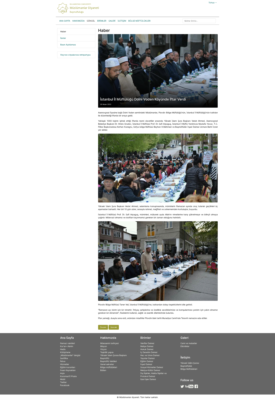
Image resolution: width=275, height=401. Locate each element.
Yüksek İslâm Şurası (189, 363)
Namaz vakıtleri (67, 343)
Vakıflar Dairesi (147, 343)
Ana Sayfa (64, 21)
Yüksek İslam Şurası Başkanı (113, 355)
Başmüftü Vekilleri (108, 361)
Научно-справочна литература (75, 55)
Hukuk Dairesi (146, 349)
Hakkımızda (78, 21)
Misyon (103, 346)
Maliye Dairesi (146, 346)
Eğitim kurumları (67, 367)
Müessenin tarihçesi (109, 343)
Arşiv (62, 373)
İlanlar (63, 38)
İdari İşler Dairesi (148, 379)
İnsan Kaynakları (67, 370)
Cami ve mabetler (188, 343)
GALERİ (112, 21)
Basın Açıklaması (68, 44)
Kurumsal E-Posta (68, 376)
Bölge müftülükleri (108, 367)
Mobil (62, 379)
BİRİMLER (101, 21)
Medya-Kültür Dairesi (150, 370)
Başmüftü (104, 358)
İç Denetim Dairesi (148, 352)
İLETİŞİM (122, 21)
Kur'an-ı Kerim (66, 346)
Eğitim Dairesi (146, 361)
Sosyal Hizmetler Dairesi (151, 367)
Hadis (62, 349)
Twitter (63, 382)
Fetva (62, 361)
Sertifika (64, 358)
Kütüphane (65, 352)
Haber (63, 31)
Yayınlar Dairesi (147, 358)
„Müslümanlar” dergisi (70, 355)
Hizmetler (64, 364)
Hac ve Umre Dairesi (149, 355)
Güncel (91, 21)
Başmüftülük (186, 366)
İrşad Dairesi (146, 364)
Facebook (64, 385)
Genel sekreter (107, 364)
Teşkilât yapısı (106, 352)
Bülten (103, 370)
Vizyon (103, 349)
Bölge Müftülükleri (139, 21)
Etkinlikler (184, 346)
